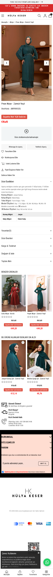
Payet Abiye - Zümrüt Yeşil (36, 314)
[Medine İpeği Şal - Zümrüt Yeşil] (39, 358)
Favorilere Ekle (23, 277)
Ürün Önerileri (7, 238)
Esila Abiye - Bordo (8, 314)
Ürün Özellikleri (7, 181)
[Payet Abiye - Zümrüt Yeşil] (39, 293)
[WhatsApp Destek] (47, 562)
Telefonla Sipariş (40, 147)
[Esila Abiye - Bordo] (14, 293)
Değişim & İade (7, 253)
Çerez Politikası (13, 567)
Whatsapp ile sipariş (15, 147)
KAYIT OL (43, 463)
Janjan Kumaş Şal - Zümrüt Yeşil (12, 379)
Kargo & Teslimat (8, 246)
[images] (27, 494)
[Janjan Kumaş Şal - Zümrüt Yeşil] (13, 358)
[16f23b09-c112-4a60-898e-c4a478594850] (33, 549)
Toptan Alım (6, 261)
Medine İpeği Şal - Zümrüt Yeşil (38, 379)
